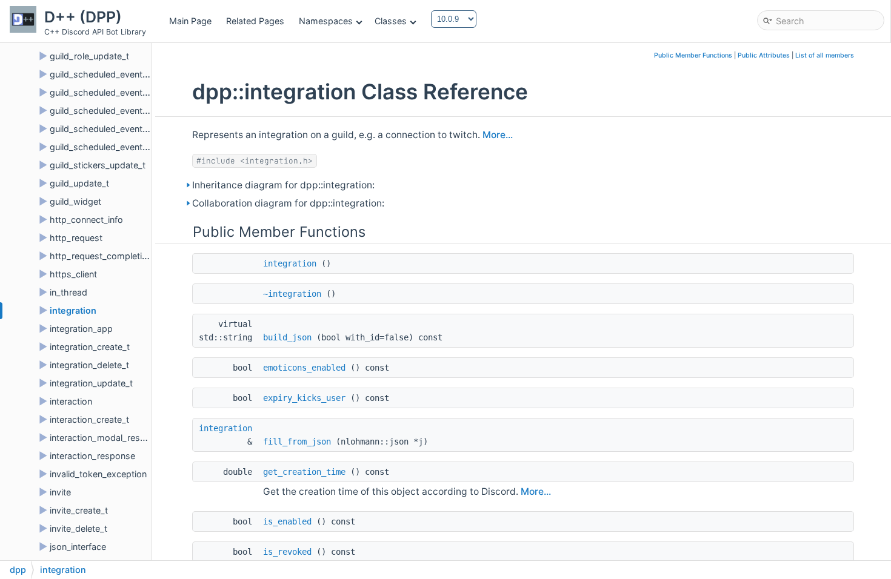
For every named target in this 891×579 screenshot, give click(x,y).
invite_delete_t (78, 528)
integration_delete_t (89, 365)
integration (73, 310)
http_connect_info (86, 219)
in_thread (68, 292)
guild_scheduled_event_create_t (114, 74)
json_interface (78, 546)
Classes (391, 21)
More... (497, 135)
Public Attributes (764, 55)
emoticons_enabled (304, 367)
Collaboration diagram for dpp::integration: (288, 203)
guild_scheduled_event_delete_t (114, 92)
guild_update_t (79, 183)
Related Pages (255, 21)
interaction (71, 401)
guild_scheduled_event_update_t (116, 110)
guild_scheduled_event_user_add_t (121, 129)
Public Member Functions (693, 55)
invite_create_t (79, 510)
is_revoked (287, 552)
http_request (76, 238)
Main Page (190, 21)
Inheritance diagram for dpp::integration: (283, 185)
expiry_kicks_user (304, 398)
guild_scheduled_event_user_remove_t (128, 147)
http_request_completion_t (104, 256)
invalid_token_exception (98, 474)
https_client (73, 274)
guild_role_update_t (89, 56)
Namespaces (326, 21)
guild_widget (75, 201)
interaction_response (92, 456)
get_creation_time (304, 472)
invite (60, 492)
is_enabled (287, 521)
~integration (292, 294)
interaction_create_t (89, 419)
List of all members (824, 55)
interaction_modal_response (107, 437)
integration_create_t (90, 347)
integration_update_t (91, 383)
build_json (287, 337)
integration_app (81, 328)
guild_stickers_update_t (97, 165)
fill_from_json (297, 441)
